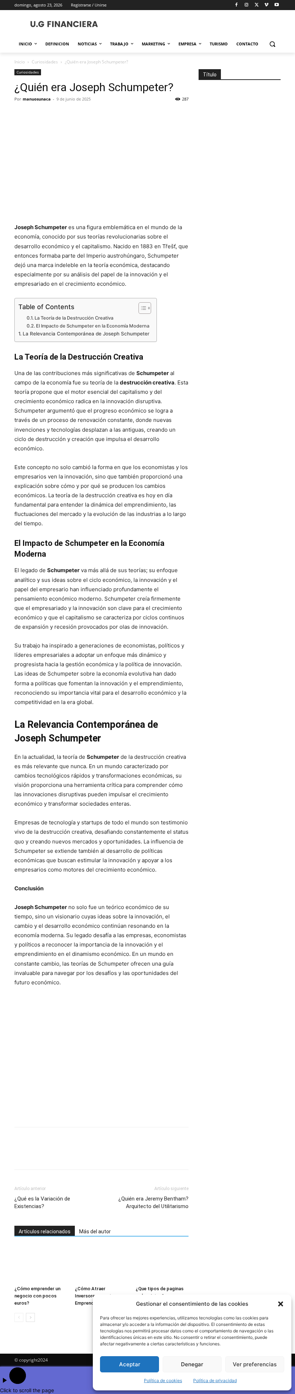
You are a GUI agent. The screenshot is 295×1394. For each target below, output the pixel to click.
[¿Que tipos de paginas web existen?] (162, 1264)
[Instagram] (246, 5)
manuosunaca (37, 99)
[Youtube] (276, 5)
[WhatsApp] (71, 115)
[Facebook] (236, 5)
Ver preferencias (255, 1364)
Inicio (19, 62)
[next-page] (30, 1317)
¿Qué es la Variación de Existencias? (42, 1202)
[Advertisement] (101, 1057)
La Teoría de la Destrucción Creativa (74, 318)
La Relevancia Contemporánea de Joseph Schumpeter (86, 334)
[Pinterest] (54, 115)
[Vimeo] (266, 5)
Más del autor (95, 1231)
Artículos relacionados (45, 1231)
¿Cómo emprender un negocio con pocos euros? (37, 1296)
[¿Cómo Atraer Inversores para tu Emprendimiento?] (101, 1264)
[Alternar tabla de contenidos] (141, 308)
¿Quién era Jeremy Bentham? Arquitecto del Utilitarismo (153, 1202)
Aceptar (129, 1364)
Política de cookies (163, 1380)
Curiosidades (45, 62)
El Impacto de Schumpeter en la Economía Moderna (92, 326)
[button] (280, 1304)
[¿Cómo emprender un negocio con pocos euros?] (40, 1264)
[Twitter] (257, 5)
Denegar (192, 1364)
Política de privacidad (215, 1380)
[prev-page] (18, 1317)
